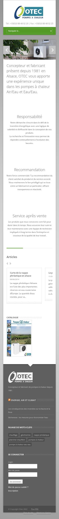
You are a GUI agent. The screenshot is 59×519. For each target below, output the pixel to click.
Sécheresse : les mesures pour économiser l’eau (28, 417)
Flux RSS (34, 509)
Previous (6, 50)
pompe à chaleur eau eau (20, 444)
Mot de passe (14, 470)
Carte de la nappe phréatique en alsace (20, 274)
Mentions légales (44, 512)
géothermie (25, 435)
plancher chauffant (17, 439)
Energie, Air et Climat (23, 400)
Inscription (13, 491)
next (10, 263)
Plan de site (28, 512)
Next (52, 50)
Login (10, 462)
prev (7, 263)
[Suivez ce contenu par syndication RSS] (9, 400)
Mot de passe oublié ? (18, 487)
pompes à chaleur (36, 439)
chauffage (13, 435)
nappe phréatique (41, 435)
